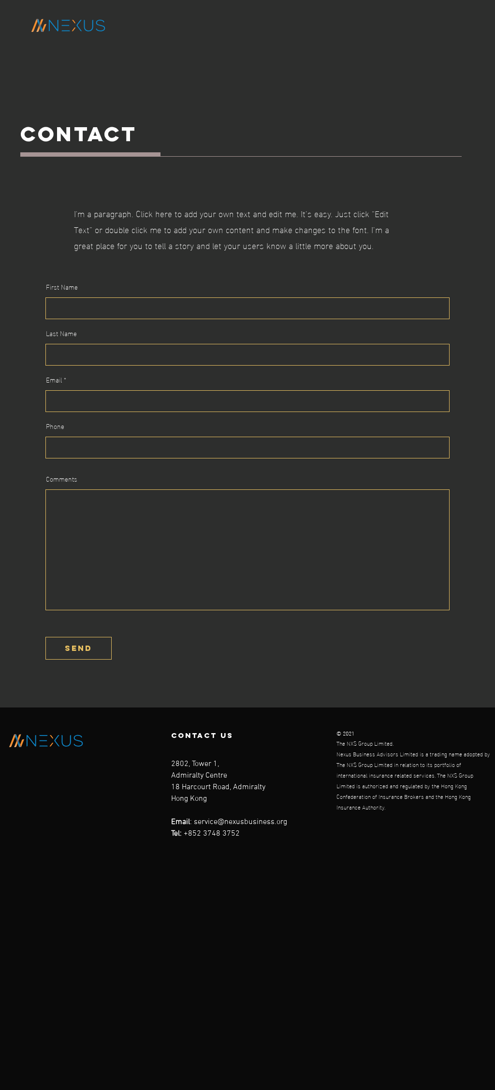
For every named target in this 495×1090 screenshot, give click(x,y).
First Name (62, 286)
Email (54, 379)
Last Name (61, 333)
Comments (61, 478)
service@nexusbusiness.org (240, 822)
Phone (55, 426)
